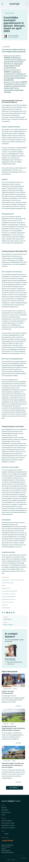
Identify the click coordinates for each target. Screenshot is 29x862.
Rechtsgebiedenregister (7, 852)
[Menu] (2, 4)
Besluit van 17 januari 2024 (11, 70)
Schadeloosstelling (6, 607)
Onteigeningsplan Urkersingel (8, 599)
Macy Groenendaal (10, 658)
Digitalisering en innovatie (7, 825)
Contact (3, 814)
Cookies (3, 848)
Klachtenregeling (5, 850)
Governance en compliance (8, 827)
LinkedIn (6, 833)
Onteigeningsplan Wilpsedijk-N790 (9, 591)
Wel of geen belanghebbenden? (9, 596)
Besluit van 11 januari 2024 (11, 55)
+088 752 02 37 (11, 664)
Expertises (4, 807)
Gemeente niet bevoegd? (7, 602)
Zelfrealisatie (4, 604)
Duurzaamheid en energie (7, 823)
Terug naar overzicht (9, 13)
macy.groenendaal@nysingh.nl (14, 662)
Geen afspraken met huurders (8, 593)
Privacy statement (5, 846)
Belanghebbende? (6, 588)
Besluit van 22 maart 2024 (11, 82)
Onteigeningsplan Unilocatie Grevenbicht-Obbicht (13, 579)
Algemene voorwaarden (7, 845)
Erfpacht (3, 585)
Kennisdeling (4, 810)
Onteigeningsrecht (7, 619)
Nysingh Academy (5, 812)
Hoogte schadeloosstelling (7, 582)
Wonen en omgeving (8, 624)
